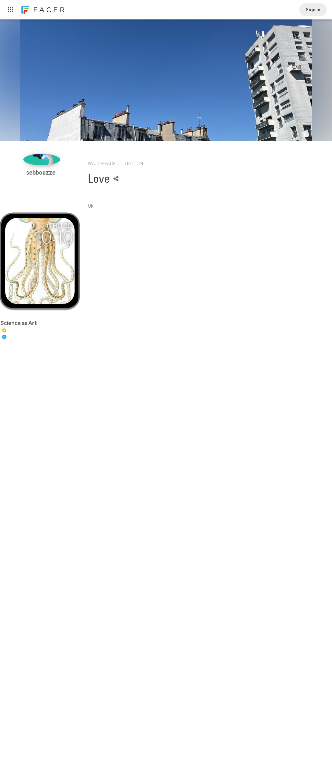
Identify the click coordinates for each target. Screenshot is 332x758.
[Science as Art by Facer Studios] (39, 261)
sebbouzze (41, 172)
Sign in (313, 9)
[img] (41, 159)
